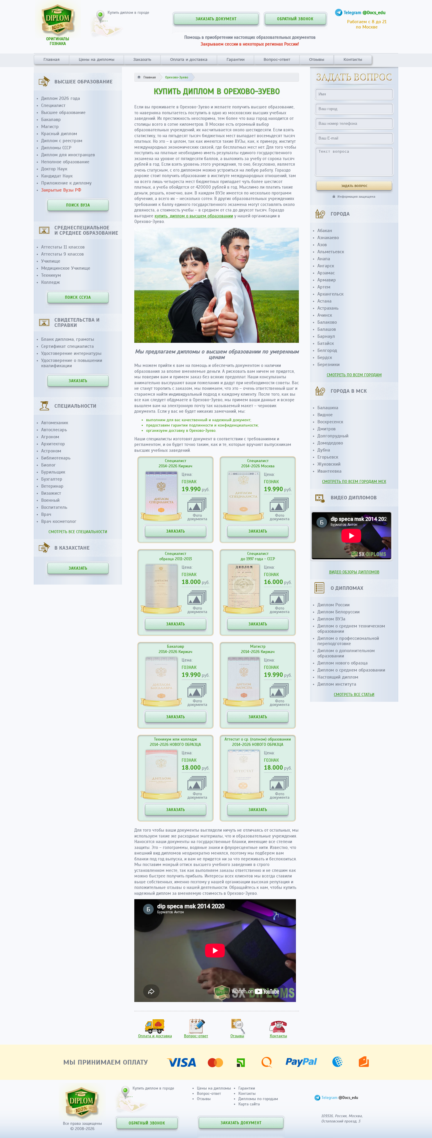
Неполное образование (65, 162)
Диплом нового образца (342, 663)
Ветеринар (52, 486)
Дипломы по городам (258, 1098)
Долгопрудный (333, 436)
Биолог (48, 465)
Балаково (327, 322)
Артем (323, 287)
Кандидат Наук (57, 176)
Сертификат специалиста (67, 346)
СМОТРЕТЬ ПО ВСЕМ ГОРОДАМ (354, 374)
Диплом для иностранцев (68, 155)
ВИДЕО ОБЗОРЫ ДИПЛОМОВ (354, 572)
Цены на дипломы (96, 59)
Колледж (50, 282)
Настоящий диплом (337, 677)
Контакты (353, 59)
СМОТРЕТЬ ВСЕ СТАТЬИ (354, 694)
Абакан (324, 231)
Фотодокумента (197, 517)
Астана (324, 301)
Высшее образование (63, 112)
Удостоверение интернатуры (71, 353)
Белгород (327, 350)
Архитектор (53, 444)
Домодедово (330, 443)
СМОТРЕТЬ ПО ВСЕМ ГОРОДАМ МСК (354, 481)
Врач (46, 514)
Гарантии (236, 59)
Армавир (326, 280)
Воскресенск (330, 422)
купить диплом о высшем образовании (194, 216)
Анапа (323, 259)
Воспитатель (54, 507)
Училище (50, 261)
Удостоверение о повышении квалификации (71, 363)
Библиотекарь (56, 458)
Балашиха (327, 408)
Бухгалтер (51, 479)
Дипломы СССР (56, 148)
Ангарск (325, 266)
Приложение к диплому (66, 183)
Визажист (51, 493)
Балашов (326, 329)
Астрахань (328, 308)
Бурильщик (53, 472)
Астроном (51, 451)
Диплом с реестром (61, 141)
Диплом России (333, 605)
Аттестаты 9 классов (62, 254)
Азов (322, 245)
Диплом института (336, 684)
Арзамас (326, 273)
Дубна (323, 450)
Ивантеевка (329, 471)
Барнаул (326, 336)
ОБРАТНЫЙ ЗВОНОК (295, 19)
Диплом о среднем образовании (351, 670)
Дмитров (326, 429)
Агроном (50, 437)
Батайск (325, 343)
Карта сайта (249, 1104)
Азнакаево (328, 238)
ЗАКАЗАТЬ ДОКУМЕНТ (216, 19)
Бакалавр (51, 119)
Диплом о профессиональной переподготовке (348, 641)
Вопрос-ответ (277, 59)
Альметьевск (330, 252)
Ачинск (324, 315)
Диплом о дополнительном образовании (346, 653)
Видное (325, 415)
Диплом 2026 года (60, 98)
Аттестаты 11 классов (63, 247)
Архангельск (330, 294)
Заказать (142, 59)
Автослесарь (54, 430)
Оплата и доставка (188, 59)
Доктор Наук (54, 169)
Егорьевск (327, 457)
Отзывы (316, 59)
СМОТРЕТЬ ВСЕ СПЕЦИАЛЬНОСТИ (77, 531)
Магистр (50, 127)
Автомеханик (54, 423)
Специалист (53, 105)
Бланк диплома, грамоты (67, 339)
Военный (50, 500)
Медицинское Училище (65, 268)
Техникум (51, 275)
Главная (51, 59)
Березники (328, 364)
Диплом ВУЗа (331, 619)
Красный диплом (59, 134)
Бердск (324, 357)
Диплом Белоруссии (338, 612)
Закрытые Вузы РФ (61, 190)
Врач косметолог (58, 521)
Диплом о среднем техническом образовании (351, 628)
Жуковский (329, 464)
